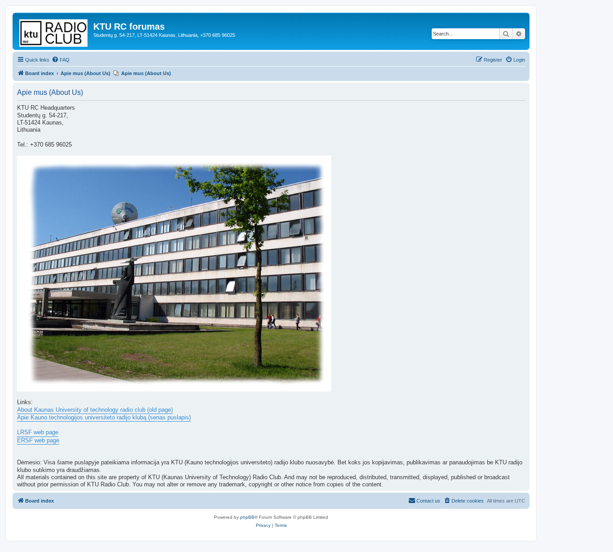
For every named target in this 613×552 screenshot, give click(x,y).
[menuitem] (61, 59)
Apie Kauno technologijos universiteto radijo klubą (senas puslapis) (104, 417)
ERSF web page (38, 440)
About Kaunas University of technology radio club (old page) (95, 410)
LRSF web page (37, 432)
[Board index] (54, 31)
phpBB (247, 517)
